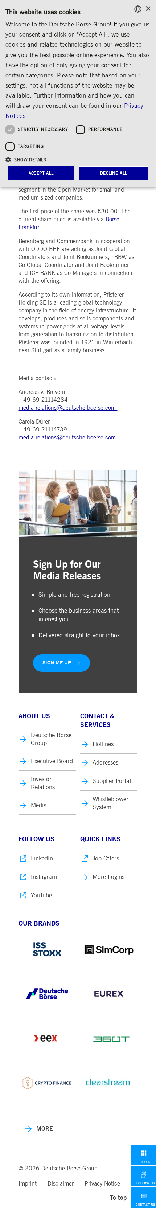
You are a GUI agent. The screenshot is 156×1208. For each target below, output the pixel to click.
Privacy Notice (102, 1184)
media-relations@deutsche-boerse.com (68, 408)
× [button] (148, 9)
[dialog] (78, 93)
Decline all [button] (113, 173)
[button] (78, 159)
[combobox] (137, 9)
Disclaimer (61, 1184)
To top (118, 1198)
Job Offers (106, 858)
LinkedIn (42, 858)
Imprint (28, 1184)
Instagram (44, 877)
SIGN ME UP (56, 662)
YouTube (41, 895)
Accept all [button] (41, 173)
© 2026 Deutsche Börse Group (58, 1169)
